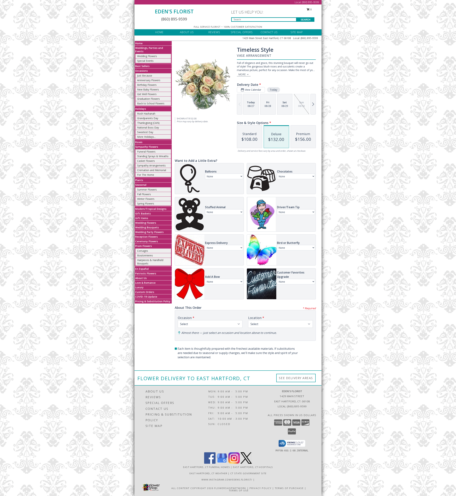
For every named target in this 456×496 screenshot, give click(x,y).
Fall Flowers (144, 194)
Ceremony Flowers (146, 241)
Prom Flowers (143, 246)
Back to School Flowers (150, 103)
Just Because (144, 75)
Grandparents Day (147, 118)
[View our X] (246, 462)
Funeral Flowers (146, 151)
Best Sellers (142, 66)
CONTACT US (269, 32)
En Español (142, 268)
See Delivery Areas (296, 378)
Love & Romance (145, 282)
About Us (141, 278)
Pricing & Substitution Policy (152, 301)
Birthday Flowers (147, 85)
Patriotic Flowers (145, 273)
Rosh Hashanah (146, 113)
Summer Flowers (147, 189)
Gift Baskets (143, 213)
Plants (139, 180)
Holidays (140, 108)
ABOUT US (187, 32)
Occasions (141, 70)
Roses (138, 142)
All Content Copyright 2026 (192, 488)
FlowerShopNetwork (230, 488)
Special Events (145, 60)
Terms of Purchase (289, 488)
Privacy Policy (260, 488)
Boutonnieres (145, 255)
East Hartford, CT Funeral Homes (206, 467)
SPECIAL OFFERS (242, 32)
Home (138, 43)
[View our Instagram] (234, 462)
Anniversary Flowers (148, 80)
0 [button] (311, 9)
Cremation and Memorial (151, 170)
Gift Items (141, 218)
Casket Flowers (146, 161)
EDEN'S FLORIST (174, 11)
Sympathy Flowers (146, 146)
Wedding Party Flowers (149, 232)
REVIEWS (214, 32)
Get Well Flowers (147, 94)
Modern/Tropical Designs (150, 209)
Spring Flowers (145, 203)
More (242, 74)
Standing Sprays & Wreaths (153, 156)
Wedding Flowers (147, 56)
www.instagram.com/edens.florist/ (227, 479)
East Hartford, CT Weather (208, 473)
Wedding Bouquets (147, 227)
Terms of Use (239, 490)
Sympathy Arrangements (151, 165)
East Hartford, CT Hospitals (253, 467)
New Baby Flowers (148, 89)
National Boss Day (148, 127)
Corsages (142, 250)
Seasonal (140, 184)
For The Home (145, 174)
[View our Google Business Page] (222, 462)
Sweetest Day (145, 132)
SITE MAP (297, 32)
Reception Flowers (146, 236)
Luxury (139, 287)
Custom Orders (144, 292)
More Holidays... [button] (146, 136)
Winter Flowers (145, 199)
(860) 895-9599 (310, 2)
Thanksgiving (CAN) (148, 123)
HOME (159, 32)
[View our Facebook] (210, 462)
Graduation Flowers (148, 98)
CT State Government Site (248, 473)
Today (273, 89)
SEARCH (305, 19)
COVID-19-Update (146, 296)
